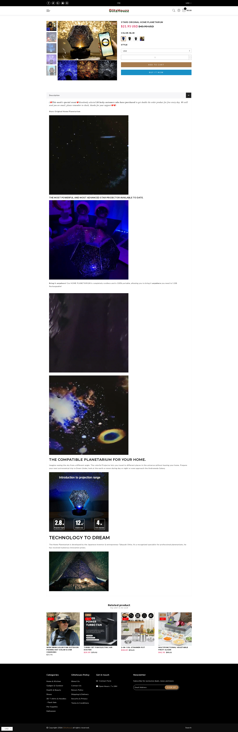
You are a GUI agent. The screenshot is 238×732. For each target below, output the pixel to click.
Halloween (51, 711)
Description (54, 95)
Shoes (49, 694)
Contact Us (76, 686)
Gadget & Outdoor (54, 686)
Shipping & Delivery (80, 694)
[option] (87, 50)
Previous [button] (62, 52)
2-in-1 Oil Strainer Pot (133, 647)
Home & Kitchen (53, 681)
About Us (75, 681)
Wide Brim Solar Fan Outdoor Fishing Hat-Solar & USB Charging (62, 649)
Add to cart (156, 65)
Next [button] (109, 52)
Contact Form (105, 681)
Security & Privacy (79, 699)
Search (188, 728)
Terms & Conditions (80, 703)
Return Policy (77, 690)
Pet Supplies (52, 707)
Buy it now (156, 72)
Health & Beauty (53, 690)
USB (125, 51)
